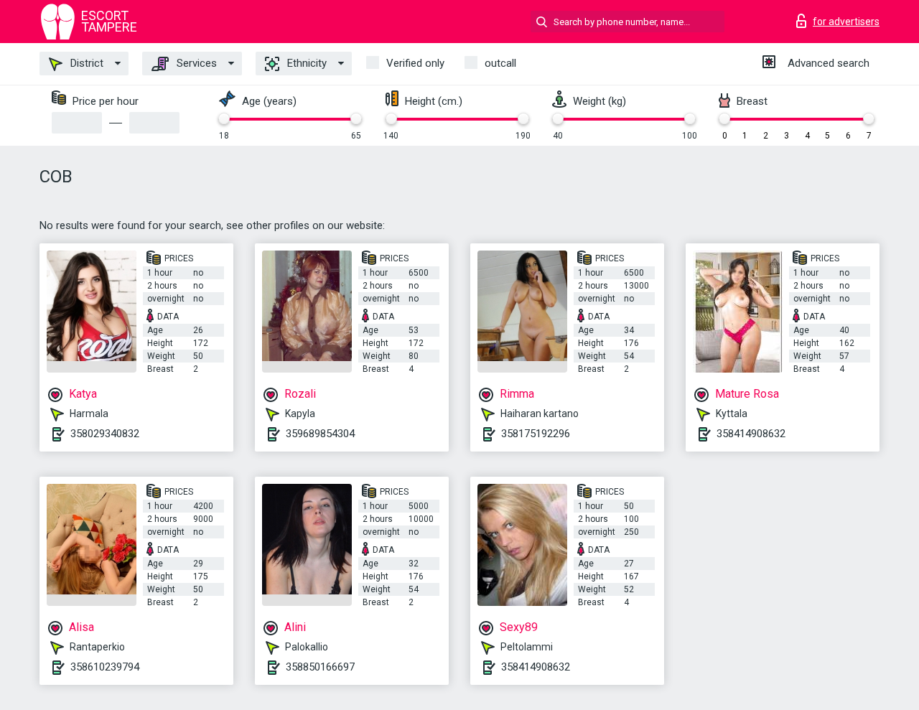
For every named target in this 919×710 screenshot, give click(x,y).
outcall (500, 63)
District (85, 63)
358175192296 (535, 433)
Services (195, 63)
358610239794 (104, 666)
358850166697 (320, 666)
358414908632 (751, 433)
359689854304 (320, 433)
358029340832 (104, 433)
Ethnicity (305, 63)
